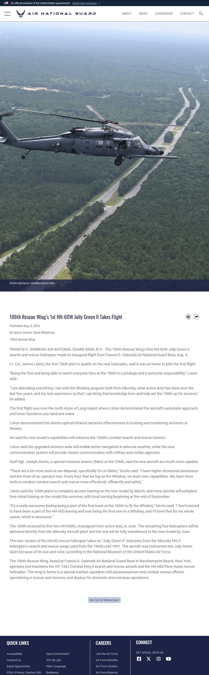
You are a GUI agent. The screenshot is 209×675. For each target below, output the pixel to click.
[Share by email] (196, 316)
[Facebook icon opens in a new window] (139, 659)
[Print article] (188, 316)
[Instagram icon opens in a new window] (159, 659)
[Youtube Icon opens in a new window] (168, 659)
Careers (103, 643)
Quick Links (18, 643)
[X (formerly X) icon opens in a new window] (149, 659)
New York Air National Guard (104, 600)
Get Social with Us (149, 652)
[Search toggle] (202, 13)
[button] (86, 3)
